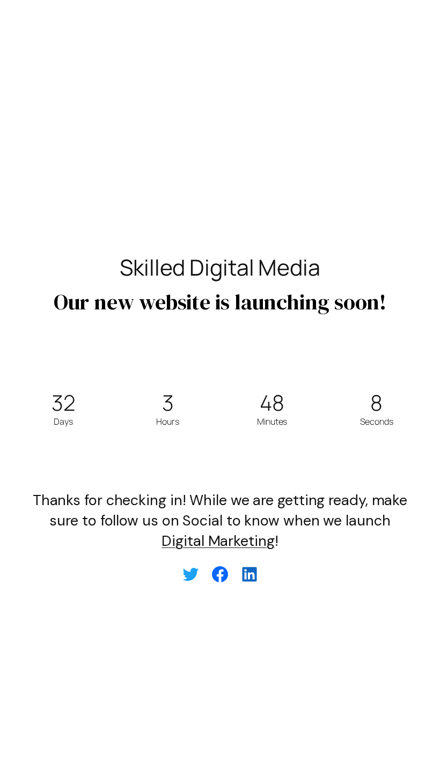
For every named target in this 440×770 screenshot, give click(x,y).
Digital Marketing (218, 540)
